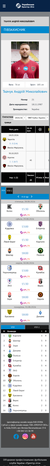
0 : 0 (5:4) (14, 143)
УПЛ (3, 190)
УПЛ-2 (9, 190)
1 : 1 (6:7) (14, 161)
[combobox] (19, 117)
